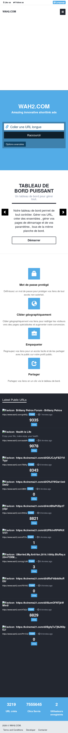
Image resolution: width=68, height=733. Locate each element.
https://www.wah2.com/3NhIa (14, 513)
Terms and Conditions (13, 729)
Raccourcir (34, 135)
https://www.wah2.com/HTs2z (14, 609)
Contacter (42, 729)
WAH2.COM (9, 11)
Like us (7, 2)
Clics (34, 424)
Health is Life (23, 432)
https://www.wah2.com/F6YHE (15, 585)
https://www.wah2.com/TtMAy (14, 464)
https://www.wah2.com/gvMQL (15, 414)
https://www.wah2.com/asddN (15, 440)
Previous (5, 212)
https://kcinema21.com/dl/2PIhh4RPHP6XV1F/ (33, 531)
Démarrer (34, 240)
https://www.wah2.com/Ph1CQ (15, 633)
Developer (30, 729)
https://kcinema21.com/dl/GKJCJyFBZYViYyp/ (33, 459)
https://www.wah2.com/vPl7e (14, 537)
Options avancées (15, 144)
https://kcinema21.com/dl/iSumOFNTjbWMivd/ (33, 604)
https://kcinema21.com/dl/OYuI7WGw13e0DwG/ (33, 483)
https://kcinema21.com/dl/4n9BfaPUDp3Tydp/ (33, 507)
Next (63, 212)
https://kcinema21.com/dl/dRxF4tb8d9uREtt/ (33, 580)
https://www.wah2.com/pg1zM (15, 561)
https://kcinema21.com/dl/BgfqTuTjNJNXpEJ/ (33, 628)
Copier (31, 414)
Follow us (19, 2)
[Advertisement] (34, 52)
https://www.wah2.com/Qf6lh (14, 488)
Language (60, 2)
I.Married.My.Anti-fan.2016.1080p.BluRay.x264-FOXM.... (33, 556)
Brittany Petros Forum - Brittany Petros (39, 410)
